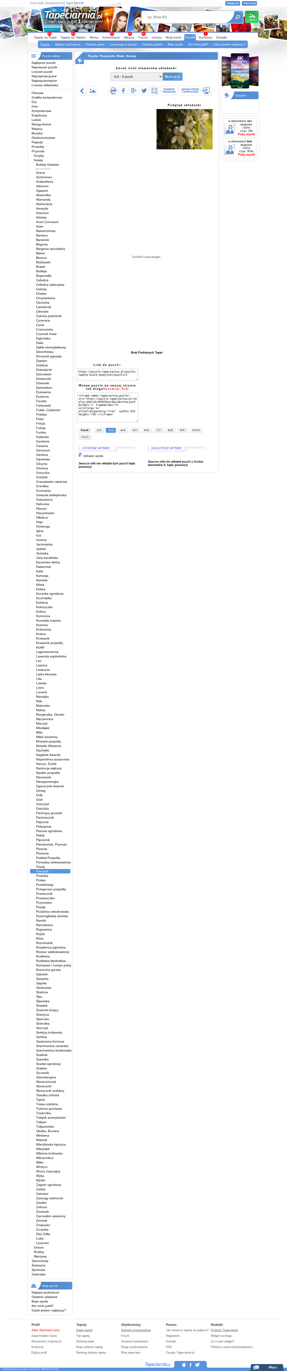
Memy (94, 37)
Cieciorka (42, 302)
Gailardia (42, 437)
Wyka (40, 1176)
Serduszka (43, 987)
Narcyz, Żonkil (46, 764)
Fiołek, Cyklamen (48, 410)
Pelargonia (43, 826)
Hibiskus (42, 517)
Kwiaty (38, 160)
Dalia (39, 343)
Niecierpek (43, 777)
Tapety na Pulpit (45, 37)
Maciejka (42, 696)
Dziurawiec (44, 374)
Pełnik (40, 835)
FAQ (169, 1347)
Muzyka (37, 133)
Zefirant (41, 1207)
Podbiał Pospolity (48, 858)
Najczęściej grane (44, 76)
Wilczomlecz (45, 1158)
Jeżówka (42, 553)
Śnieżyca (42, 1014)
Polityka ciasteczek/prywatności (232, 1347)
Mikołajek (42, 728)
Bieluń (40, 253)
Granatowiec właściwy (51, 481)
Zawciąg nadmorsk (49, 1198)
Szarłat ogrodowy (48, 1064)
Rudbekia (43, 956)
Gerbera (42, 455)
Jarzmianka (44, 544)
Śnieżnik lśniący (47, 1010)
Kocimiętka (44, 598)
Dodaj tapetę (84, 1330)
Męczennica (44, 719)
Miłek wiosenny (47, 737)
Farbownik (43, 405)
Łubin (40, 1238)
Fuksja (41, 428)
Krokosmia (43, 629)
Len (38, 661)
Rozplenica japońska (50, 947)
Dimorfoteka (44, 352)
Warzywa (40, 1256)
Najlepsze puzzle (44, 62)
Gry (34, 102)
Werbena (42, 1135)
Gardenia (42, 441)
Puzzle (190, 37)
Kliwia (40, 584)
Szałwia (41, 1068)
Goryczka (43, 472)
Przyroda (38, 151)
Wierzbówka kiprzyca (51, 1144)
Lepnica (41, 665)
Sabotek (42, 974)
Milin (39, 732)
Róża (39, 938)
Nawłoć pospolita (48, 773)
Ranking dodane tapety (91, 1352)
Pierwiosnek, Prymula (51, 844)
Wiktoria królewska (49, 1153)
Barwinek (42, 240)
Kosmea (42, 625)
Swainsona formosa (50, 1041)
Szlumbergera (46, 1077)
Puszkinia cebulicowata (52, 911)
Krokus (41, 634)
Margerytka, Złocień (50, 714)
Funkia (41, 432)
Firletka (41, 414)
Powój (40, 867)
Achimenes (44, 177)
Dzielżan (42, 365)
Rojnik (40, 934)
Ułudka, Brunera (47, 1131)
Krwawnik (43, 638)
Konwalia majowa (48, 620)
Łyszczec (42, 1243)
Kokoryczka (44, 607)
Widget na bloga (221, 1335)
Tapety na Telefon (73, 37)
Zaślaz (41, 1189)
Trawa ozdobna (47, 1104)
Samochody (40, 1261)
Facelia (41, 401)
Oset (39, 799)
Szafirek (42, 1055)
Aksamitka (43, 195)
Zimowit (41, 1220)
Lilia (39, 678)
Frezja (40, 423)
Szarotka (42, 1059)
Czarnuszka (44, 329)
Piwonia (41, 849)
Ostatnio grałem (152, 44)
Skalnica (42, 992)
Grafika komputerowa (47, 97)
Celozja (41, 289)
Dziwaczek (43, 378)
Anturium (42, 213)
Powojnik (42, 871)
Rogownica (44, 929)
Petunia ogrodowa (49, 831)
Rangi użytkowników (134, 1347)
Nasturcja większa (49, 768)
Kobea (40, 589)
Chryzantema (45, 298)
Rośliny (39, 1252)
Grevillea (42, 486)
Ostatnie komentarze (134, 1341)
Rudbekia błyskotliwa (51, 961)
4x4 (122, 430)
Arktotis (41, 217)
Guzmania (43, 490)
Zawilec (41, 1202)
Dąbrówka (43, 338)
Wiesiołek (43, 1149)
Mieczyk (42, 723)
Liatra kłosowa (46, 674)
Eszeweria (43, 392)
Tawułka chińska (47, 1095)
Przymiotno (44, 902)
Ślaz (39, 996)
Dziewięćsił (44, 369)
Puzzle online (51, 56)
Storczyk (42, 1028)
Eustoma (42, 396)
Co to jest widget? (222, 1341)
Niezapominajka (47, 781)
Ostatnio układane (44, 1297)
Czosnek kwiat (46, 334)
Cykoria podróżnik (49, 316)
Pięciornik (43, 840)
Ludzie (36, 120)
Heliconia (42, 504)
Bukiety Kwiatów (47, 164)
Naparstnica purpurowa (52, 759)
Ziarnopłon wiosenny (50, 1216)
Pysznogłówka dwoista (52, 916)
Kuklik (40, 647)
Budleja (41, 271)
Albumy (129, 37)
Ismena (41, 540)
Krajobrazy (39, 115)
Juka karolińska (47, 558)
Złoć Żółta (43, 1234)
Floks (40, 419)
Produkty (38, 146)
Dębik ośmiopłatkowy (51, 347)
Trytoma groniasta (49, 1108)
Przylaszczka (45, 898)
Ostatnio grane (94, 44)
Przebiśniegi (44, 884)
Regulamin (173, 1335)
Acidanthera (44, 181)
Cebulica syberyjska (50, 284)
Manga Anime (41, 124)
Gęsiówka (43, 459)
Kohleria (42, 602)
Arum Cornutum (47, 222)
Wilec (40, 1162)
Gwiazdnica (44, 499)
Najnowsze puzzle (44, 67)
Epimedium (44, 387)
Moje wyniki (175, 44)
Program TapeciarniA (224, 1330)
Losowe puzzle (42, 71)
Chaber (41, 293)
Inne (35, 106)
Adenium (42, 186)
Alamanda (43, 199)
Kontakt (171, 1341)
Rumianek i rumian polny (53, 965)
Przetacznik (44, 893)
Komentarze (111, 37)
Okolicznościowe (43, 137)
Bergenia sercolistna (50, 249)
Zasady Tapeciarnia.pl (180, 1352)
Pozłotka (42, 876)
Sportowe (38, 1270)
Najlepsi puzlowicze (67, 44)
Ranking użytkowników (136, 1330)
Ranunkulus (44, 925)
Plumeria (42, 853)
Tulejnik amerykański (51, 1117)
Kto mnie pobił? (198, 44)
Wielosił (41, 1140)
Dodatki (221, 37)
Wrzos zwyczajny (48, 1171)
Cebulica (42, 280)
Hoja (39, 522)
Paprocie (42, 822)
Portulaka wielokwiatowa (53, 862)
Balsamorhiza (45, 231)
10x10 (196, 430)
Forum (143, 37)
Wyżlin (40, 1180)
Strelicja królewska (49, 1032)
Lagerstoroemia (47, 652)
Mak (39, 701)
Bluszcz (41, 258)
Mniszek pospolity (48, 741)
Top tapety (83, 1335)
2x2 (99, 430)
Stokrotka (43, 1023)
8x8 (170, 430)
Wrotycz (42, 1167)
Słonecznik (43, 1086)
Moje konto (173, 37)
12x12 (85, 436)
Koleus (41, 611)
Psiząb (41, 907)
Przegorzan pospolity (51, 889)
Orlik (39, 795)
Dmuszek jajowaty (49, 356)
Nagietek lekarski (48, 755)
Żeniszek (42, 1211)
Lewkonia (43, 670)
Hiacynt (41, 508)
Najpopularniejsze (44, 80)
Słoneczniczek (46, 1081)
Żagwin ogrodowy (48, 1184)
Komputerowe (41, 111)
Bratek (40, 266)
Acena (40, 172)
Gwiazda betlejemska (51, 495)
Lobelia (41, 683)
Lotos (40, 687)
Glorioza (42, 468)
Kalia (39, 571)
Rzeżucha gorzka (48, 970)
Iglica (39, 531)
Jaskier (41, 549)
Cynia (40, 325)
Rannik (41, 920)
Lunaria (41, 692)
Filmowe (37, 93)
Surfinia (41, 1037)
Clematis (42, 311)
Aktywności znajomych (46, 1341)
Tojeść (40, 1099)
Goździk (42, 477)
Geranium (43, 450)
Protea (41, 880)
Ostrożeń (42, 804)
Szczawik (42, 1073)
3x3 (111, 430)
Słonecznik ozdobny (50, 1090)
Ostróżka (42, 808)
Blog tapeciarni (130, 1352)
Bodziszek (43, 262)
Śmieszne (39, 1265)
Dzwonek (42, 383)
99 (143, 33)
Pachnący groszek (49, 813)
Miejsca (37, 129)
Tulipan (41, 1122)
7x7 (158, 430)
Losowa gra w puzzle (123, 44)
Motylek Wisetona (48, 746)
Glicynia (41, 464)
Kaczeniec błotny (48, 562)
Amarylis (42, 208)
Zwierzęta (39, 1274)
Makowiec (43, 705)
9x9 (182, 430)
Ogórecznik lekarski (50, 786)
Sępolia (41, 983)
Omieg (41, 790)
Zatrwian (42, 1193)
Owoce (39, 1247)
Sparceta (42, 1019)
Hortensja (43, 526)
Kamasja (42, 575)
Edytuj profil (39, 1352)
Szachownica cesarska (52, 1046)
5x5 (134, 430)
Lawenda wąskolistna (51, 656)
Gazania (42, 446)
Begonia (42, 244)
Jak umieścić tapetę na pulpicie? (187, 1330)
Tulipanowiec (45, 1126)
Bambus (42, 235)
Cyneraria (43, 320)
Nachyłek (42, 750)
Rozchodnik (44, 943)
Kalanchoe (43, 567)
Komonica (43, 616)
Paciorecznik (45, 817)
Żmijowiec (43, 1225)
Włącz (273, 1367)
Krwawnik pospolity (49, 643)
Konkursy (205, 37)
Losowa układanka (45, 85)
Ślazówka (43, 1001)
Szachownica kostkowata (54, 1050)
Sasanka (42, 979)
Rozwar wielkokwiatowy (52, 952)
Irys (38, 535)
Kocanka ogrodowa (49, 593)
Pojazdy (37, 142)
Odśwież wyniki (92, 456)
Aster (39, 226)
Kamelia (42, 580)
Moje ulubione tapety (89, 1347)
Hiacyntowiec (45, 513)
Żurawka (42, 1229)
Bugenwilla (43, 275)
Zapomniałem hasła (44, 1335)
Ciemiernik (43, 307)
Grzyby (39, 155)
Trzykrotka (43, 1113)
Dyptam (41, 361)
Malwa (40, 710)
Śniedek (42, 1005)
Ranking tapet (85, 1341)
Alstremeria (44, 204)
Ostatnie (240, 95)
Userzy (157, 37)
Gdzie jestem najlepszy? (229, 44)
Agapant (42, 190)
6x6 (146, 430)
